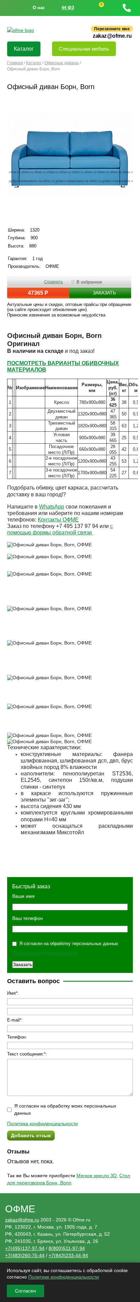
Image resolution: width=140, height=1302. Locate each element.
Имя (11, 993)
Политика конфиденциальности (44, 952)
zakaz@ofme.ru (112, 36)
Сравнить (53, 281)
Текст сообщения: (25, 1054)
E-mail (13, 1020)
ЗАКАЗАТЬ (104, 292)
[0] (95, 8)
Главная (15, 63)
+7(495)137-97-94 (25, 1248)
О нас (39, 7)
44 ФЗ (68, 7)
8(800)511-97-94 (67, 1248)
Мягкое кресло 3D (96, 1175)
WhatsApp (51, 507)
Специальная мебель (84, 49)
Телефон (16, 1037)
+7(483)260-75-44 (25, 1255)
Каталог (24, 49)
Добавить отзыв (31, 1135)
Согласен (25, 1291)
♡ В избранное (86, 282)
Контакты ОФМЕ (58, 519)
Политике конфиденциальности (63, 1277)
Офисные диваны (62, 63)
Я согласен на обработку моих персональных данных (65, 1109)
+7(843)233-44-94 (68, 1255)
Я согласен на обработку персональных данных (68, 943)
